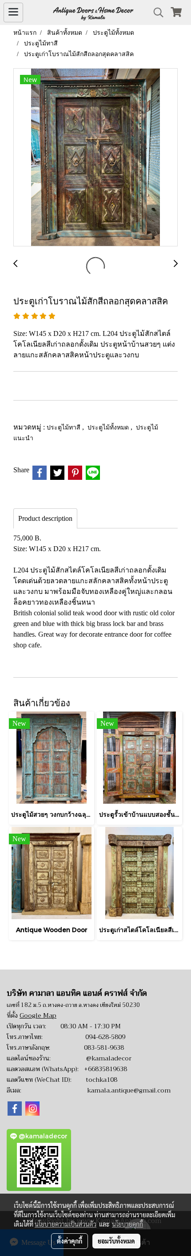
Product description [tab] (45, 518)
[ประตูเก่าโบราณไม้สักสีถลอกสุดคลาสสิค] (95, 158)
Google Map (38, 1015)
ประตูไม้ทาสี (64, 427)
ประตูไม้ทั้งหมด (109, 427)
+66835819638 (105, 1069)
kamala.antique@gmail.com (129, 1090)
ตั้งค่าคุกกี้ (69, 1241)
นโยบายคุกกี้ (127, 1224)
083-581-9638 (104, 1047)
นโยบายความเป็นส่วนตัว (65, 1224)
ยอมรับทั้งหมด (116, 1241)
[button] (155, 12)
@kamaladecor (108, 1058)
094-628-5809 (105, 1036)
